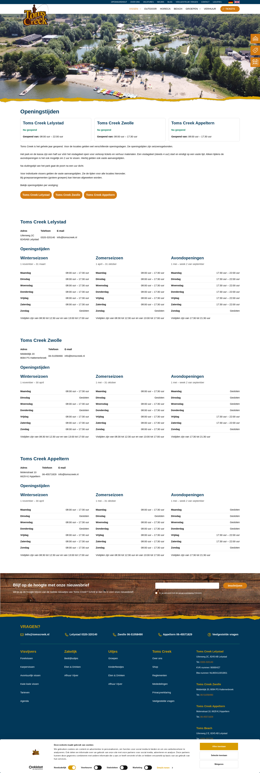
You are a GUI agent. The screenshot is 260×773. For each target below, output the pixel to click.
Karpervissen (27, 667)
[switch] (98, 767)
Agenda (24, 701)
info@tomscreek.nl (67, 237)
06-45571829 (49, 474)
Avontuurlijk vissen (30, 675)
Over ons (135, 2)
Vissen (133, 8)
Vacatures (148, 2)
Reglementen (159, 675)
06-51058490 (55, 356)
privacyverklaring (186, 593)
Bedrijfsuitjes (71, 658)
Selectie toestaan (219, 755)
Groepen (192, 8)
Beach (178, 8)
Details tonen (163, 767)
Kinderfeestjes (116, 667)
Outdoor (150, 8)
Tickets (230, 9)
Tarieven (25, 692)
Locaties (217, 2)
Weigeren (218, 764)
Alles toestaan (219, 746)
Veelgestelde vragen (187, 2)
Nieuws (160, 2)
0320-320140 (48, 237)
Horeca (165, 8)
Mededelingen (160, 684)
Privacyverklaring (161, 692)
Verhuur (210, 8)
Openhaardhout (119, 2)
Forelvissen (26, 658)
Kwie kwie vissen (29, 684)
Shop (155, 667)
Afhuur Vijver (71, 675)
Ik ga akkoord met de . (180, 593)
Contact (205, 2)
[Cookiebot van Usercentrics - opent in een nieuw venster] (36, 768)
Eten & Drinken (72, 667)
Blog (170, 2)
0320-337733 (206, 739)
